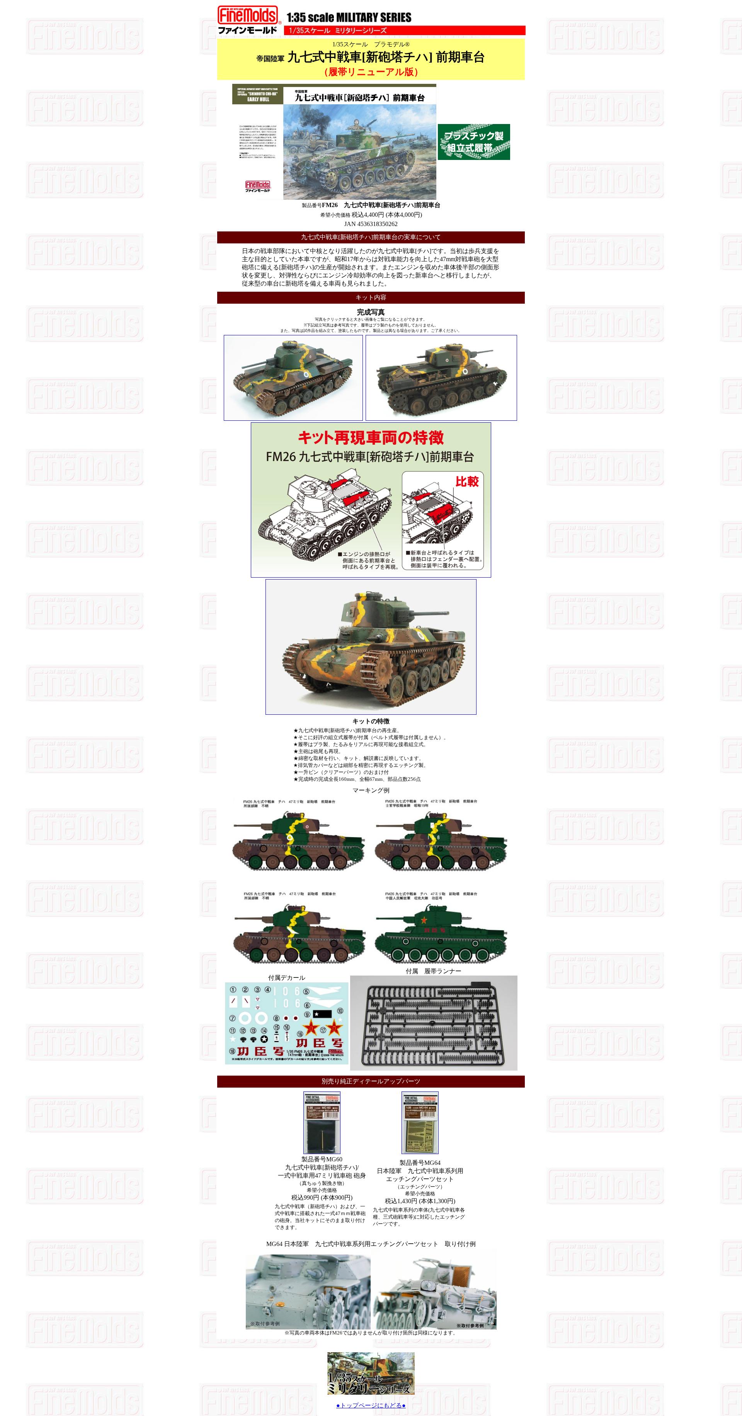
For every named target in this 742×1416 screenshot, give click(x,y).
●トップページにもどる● (371, 1405)
